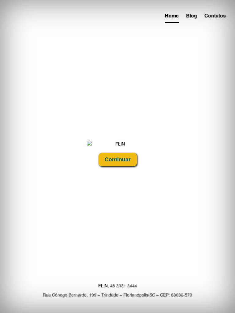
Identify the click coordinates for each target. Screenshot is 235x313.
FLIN (103, 285)
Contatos (215, 15)
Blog (191, 15)
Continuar (118, 159)
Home (172, 15)
